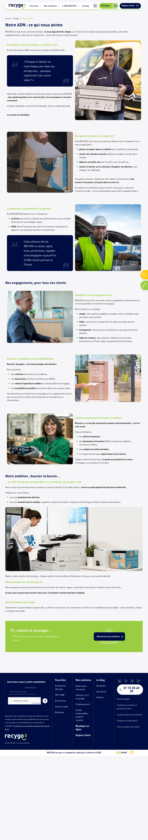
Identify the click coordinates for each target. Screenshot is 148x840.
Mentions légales (123, 699)
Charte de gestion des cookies (128, 727)
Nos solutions (50, 6)
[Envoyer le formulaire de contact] (45, 700)
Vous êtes (34, 6)
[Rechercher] (95, 5)
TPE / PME (60, 695)
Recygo (16, 18)
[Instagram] (132, 681)
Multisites (59, 712)
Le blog (85, 6)
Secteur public (61, 706)
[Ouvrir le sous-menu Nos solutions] (59, 6)
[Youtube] (138, 681)
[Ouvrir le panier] (115, 6)
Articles (100, 697)
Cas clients (101, 691)
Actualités (101, 685)
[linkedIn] (120, 681)
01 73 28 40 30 (131, 689)
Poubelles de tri (83, 704)
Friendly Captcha (36, 703)
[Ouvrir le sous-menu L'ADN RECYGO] (78, 6)
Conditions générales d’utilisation (129, 715)
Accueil (8, 18)
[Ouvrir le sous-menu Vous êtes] (41, 6)
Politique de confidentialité (127, 721)
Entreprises (60, 700)
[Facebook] (126, 681)
